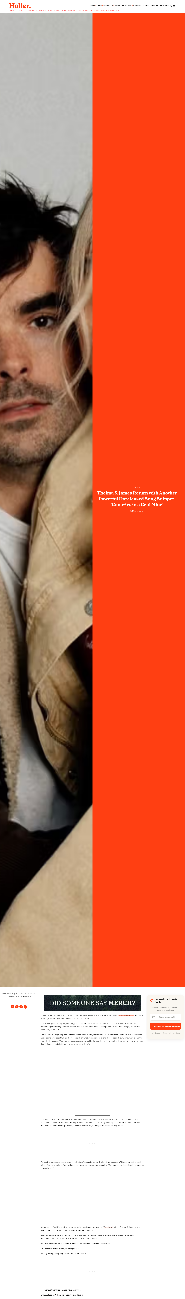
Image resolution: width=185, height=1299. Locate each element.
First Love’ (108, 1226)
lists (99, 6)
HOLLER (12, 10)
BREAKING (30, 10)
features (164, 6)
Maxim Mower (138, 510)
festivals (108, 6)
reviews (137, 6)
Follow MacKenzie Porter (167, 1026)
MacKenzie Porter (126, 1015)
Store (117, 6)
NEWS (21, 10)
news (92, 6)
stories (154, 6)
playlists (126, 6)
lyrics (146, 6)
